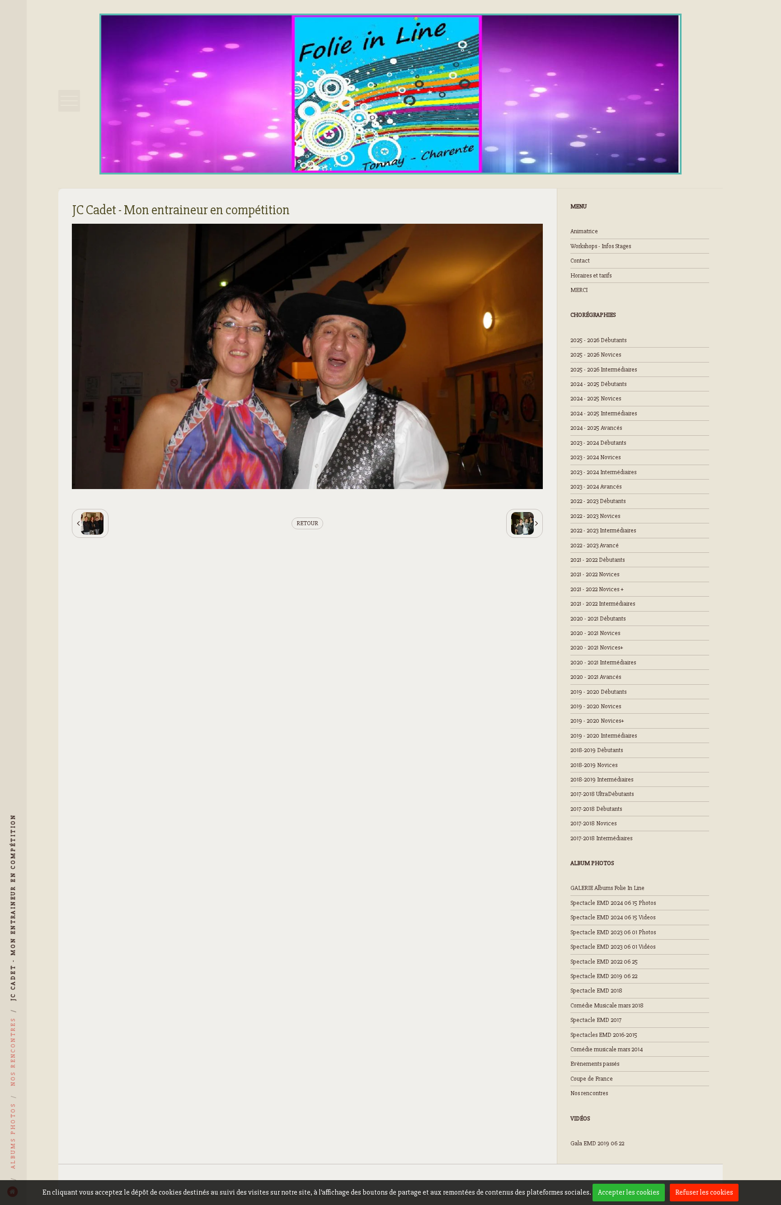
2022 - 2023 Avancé (594, 545)
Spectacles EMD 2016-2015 (603, 1035)
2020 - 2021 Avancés (595, 677)
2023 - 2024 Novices (595, 457)
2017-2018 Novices (593, 823)
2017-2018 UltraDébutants (602, 794)
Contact (580, 260)
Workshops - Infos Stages (600, 246)
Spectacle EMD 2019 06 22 (603, 976)
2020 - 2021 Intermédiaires (603, 662)
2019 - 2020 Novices (595, 706)
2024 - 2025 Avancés (596, 428)
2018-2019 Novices (593, 765)
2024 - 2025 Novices (595, 398)
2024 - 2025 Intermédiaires (603, 413)
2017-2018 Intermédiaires (601, 838)
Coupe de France (591, 1079)
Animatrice (584, 231)
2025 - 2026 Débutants (598, 340)
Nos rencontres (589, 1093)
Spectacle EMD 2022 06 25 (604, 961)
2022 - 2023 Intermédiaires (603, 530)
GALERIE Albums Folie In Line (607, 888)
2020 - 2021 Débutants (598, 618)
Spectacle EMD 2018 (596, 990)
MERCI (579, 290)
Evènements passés (594, 1064)
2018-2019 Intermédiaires (601, 779)
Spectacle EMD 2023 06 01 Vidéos (612, 947)
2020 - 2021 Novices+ (596, 647)
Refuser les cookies (704, 1192)
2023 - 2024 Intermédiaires (603, 472)
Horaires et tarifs (591, 275)
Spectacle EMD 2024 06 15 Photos (613, 903)
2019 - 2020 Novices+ (597, 721)
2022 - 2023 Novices (595, 516)
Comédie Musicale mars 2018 (607, 1005)
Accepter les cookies (628, 1192)
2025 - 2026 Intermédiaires (603, 369)
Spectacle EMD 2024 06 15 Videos (612, 917)
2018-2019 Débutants (596, 750)
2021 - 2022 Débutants (597, 560)
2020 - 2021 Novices (595, 633)
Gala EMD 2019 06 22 (597, 1143)
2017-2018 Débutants (596, 809)
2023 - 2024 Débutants (598, 443)
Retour (307, 523)
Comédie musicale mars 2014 (606, 1049)
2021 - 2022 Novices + (597, 589)
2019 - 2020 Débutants (598, 692)
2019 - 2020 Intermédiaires (603, 735)
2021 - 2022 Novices (594, 574)
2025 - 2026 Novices (595, 354)
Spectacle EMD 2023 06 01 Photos (613, 932)
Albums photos (13, 1136)
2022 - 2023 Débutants (598, 501)
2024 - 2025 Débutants (598, 384)
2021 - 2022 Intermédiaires (602, 603)
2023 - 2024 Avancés (595, 486)
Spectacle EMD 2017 (595, 1020)
